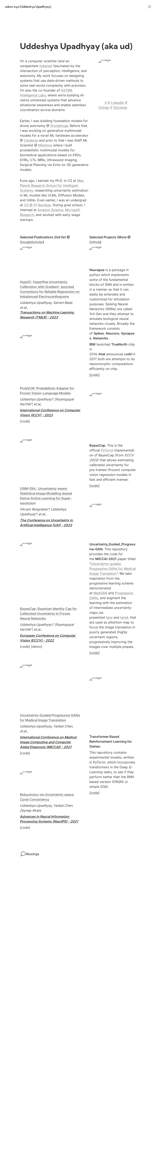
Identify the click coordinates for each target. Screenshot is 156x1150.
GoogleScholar (31, 242)
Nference (45, 145)
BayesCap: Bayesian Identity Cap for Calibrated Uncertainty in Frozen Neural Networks (49, 613)
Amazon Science (50, 210)
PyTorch (107, 450)
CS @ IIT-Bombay (37, 205)
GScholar (120, 108)
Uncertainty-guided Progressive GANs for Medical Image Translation (113, 569)
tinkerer (45, 66)
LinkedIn (117, 103)
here (109, 617)
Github (104, 108)
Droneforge (59, 126)
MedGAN (100, 593)
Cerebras (31, 140)
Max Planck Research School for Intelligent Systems (52, 185)
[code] (94, 375)
